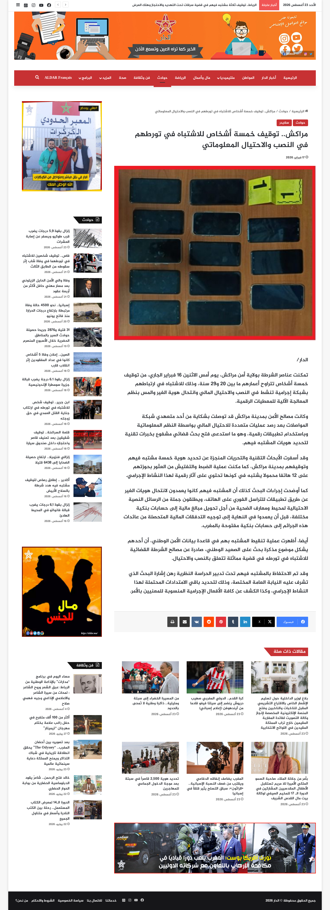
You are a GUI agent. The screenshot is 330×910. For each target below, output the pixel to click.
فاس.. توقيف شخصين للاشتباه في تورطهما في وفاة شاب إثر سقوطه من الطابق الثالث (46, 261)
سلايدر (284, 123)
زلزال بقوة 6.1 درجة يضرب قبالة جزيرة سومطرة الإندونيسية (46, 382)
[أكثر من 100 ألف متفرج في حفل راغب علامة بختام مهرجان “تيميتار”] (87, 724)
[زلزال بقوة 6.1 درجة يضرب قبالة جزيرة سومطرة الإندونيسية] (87, 386)
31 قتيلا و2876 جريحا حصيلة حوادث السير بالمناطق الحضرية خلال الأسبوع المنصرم (46, 335)
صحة (122, 78)
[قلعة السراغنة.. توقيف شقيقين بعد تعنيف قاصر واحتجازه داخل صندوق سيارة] (87, 439)
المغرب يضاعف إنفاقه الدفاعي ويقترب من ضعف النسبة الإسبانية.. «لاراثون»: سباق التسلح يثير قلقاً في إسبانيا (215, 786)
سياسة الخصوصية (71, 901)
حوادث (162, 78)
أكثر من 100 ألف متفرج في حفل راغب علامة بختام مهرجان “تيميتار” (49, 723)
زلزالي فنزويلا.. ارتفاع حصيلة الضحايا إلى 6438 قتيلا (48, 460)
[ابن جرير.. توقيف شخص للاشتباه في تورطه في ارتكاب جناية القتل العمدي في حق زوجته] (87, 409)
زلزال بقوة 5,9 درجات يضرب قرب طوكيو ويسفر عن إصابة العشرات (48, 236)
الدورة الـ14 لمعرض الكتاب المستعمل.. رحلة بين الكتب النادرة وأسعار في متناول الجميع (48, 811)
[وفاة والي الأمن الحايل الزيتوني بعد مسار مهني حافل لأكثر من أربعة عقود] (87, 287)
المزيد (106, 78)
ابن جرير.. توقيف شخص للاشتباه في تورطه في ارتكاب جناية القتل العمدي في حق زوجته (46, 410)
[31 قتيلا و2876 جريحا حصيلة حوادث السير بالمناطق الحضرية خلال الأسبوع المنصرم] (87, 337)
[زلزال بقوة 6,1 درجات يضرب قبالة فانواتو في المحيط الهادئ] (87, 512)
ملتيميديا (227, 78)
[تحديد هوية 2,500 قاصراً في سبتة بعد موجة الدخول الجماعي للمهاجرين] (150, 758)
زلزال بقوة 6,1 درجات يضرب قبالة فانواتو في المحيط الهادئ (49, 510)
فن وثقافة (142, 78)
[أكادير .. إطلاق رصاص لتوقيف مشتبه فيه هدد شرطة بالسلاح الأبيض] (87, 487)
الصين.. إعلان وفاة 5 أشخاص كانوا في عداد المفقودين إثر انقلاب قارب (48, 360)
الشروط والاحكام (42, 901)
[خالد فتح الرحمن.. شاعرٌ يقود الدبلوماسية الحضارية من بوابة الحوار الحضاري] (87, 785)
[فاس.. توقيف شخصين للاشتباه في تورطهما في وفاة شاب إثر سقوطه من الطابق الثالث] (87, 263)
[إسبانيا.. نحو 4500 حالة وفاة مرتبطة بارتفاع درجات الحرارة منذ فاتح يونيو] (87, 312)
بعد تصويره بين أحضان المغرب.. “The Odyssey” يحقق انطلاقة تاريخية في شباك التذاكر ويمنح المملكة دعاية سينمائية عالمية (46, 753)
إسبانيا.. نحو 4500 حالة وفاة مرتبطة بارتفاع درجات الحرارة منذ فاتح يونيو (47, 310)
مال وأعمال (201, 78)
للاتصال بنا (94, 901)
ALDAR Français (58, 78)
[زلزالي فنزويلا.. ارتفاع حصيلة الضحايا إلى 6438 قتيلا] (87, 464)
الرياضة (180, 78)
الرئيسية (290, 78)
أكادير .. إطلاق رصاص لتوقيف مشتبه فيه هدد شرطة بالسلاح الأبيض (47, 485)
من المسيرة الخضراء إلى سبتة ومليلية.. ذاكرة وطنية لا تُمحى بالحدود (156, 703)
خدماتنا (111, 901)
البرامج (87, 78)
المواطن (248, 78)
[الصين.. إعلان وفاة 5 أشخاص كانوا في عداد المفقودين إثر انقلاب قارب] (87, 362)
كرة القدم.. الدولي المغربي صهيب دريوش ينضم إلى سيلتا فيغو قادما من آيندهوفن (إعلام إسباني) (216, 703)
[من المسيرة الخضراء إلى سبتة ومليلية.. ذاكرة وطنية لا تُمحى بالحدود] (150, 677)
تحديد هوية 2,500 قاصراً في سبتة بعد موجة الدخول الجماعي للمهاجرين (152, 784)
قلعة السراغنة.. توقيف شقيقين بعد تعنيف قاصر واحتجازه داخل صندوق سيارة (48, 438)
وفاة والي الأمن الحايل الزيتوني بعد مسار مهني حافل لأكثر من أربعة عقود (46, 286)
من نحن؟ (21, 901)
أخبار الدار (269, 78)
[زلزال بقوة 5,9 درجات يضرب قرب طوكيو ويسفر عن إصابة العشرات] (87, 238)
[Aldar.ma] (165, 36)
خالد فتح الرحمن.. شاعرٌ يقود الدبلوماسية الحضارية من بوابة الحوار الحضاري (46, 783)
